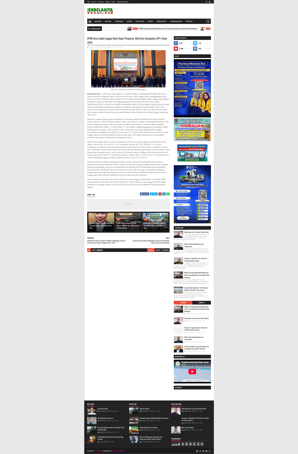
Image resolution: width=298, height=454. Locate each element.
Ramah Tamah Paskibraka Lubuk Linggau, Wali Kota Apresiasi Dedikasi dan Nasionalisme (128, 225)
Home (88, 2)
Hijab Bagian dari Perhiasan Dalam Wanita (204, 28)
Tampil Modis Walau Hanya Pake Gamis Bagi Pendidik (110, 438)
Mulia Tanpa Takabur (188, 427)
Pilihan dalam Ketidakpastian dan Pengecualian (193, 338)
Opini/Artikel (186, 28)
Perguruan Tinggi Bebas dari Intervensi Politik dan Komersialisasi (195, 259)
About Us (94, 2)
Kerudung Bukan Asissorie (105, 418)
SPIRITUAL (189, 21)
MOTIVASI (108, 21)
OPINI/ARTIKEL (161, 21)
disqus (158, 250)
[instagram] (206, 451)
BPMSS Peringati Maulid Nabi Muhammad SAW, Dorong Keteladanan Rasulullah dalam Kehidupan (143, 28)
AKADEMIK (98, 21)
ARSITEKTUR (140, 21)
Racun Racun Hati (103, 408)
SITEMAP (113, 2)
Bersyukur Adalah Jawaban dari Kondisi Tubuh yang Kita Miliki (111, 428)
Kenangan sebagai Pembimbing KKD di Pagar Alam (154, 418)
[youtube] (209, 1)
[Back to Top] (209, 451)
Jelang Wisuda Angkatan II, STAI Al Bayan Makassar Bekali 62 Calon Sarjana (196, 289)
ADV (112, 47)
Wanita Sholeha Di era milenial (148, 427)
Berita (110, 28)
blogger (151, 250)
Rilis (121, 47)
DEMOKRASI (119, 21)
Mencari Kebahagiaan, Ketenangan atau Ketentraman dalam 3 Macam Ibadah (151, 438)
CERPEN (150, 21)
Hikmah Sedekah (144, 408)
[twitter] (203, 451)
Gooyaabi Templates (118, 451)
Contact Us (101, 2)
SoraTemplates (98, 451)
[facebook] (206, 1)
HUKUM (129, 21)
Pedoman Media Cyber (122, 2)
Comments (201, 303)
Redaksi (108, 2)
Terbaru (183, 303)
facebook (165, 250)
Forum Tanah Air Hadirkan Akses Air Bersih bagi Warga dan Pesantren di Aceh (154, 225)
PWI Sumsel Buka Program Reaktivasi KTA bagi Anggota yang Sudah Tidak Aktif (101, 225)
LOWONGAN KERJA (176, 21)
